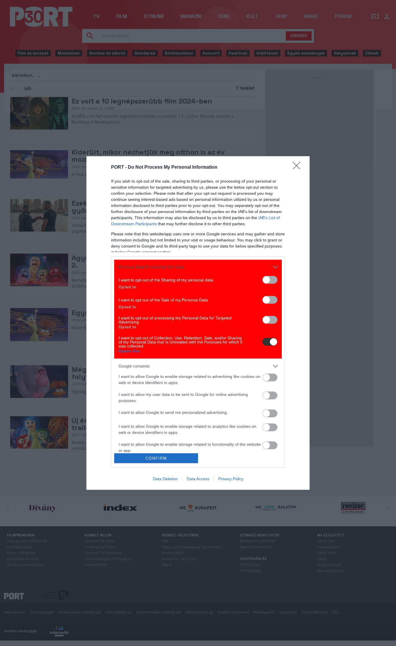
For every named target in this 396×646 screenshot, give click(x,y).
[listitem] (198, 267)
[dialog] (198, 323)
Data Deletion (165, 478)
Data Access (198, 478)
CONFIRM (156, 458)
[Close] (298, 167)
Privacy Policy (231, 478)
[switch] (269, 280)
